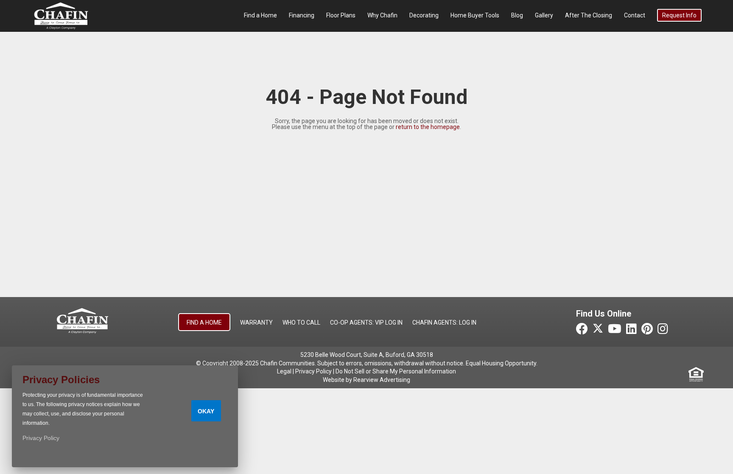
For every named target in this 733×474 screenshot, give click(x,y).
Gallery (544, 15)
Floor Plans (340, 15)
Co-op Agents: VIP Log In (366, 322)
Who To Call (301, 322)
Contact (634, 15)
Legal (284, 371)
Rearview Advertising (381, 379)
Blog (517, 15)
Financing (301, 15)
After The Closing (588, 15)
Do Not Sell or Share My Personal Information (396, 371)
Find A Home (204, 322)
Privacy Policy (313, 371)
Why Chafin (382, 15)
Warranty (256, 322)
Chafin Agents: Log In (444, 322)
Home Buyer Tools (474, 15)
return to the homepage (428, 126)
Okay (206, 411)
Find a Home (260, 15)
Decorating (424, 15)
